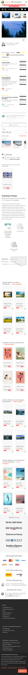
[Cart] (25, 9)
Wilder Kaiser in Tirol (20, 446)
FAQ (3, 611)
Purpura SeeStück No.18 (20, 508)
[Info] (3, 142)
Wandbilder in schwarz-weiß (10, 642)
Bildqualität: (5, 136)
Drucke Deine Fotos (8, 630)
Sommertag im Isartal (20, 329)
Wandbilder (5, 628)
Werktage (7, 154)
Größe (3, 129)
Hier (10, 594)
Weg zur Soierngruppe (8, 329)
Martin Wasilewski (11, 44)
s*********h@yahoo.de (9, 104)
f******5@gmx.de (8, 88)
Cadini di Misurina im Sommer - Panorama (8, 421)
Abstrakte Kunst (7, 648)
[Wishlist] (22, 9)
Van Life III (19, 483)
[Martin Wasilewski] (3, 44)
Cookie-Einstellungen (8, 618)
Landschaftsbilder (7, 650)
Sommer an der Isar (20, 303)
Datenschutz (6, 614)
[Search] (5, 9)
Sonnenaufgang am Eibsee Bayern (20, 421)
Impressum (5, 616)
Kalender (5, 632)
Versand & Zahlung (8, 609)
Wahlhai (6, 508)
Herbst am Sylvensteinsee (8, 303)
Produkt (4, 139)
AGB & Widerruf (7, 613)
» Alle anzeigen (16, 284)
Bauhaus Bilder (7, 644)
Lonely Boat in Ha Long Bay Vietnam (8, 446)
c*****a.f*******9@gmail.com (10, 68)
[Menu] (2, 9)
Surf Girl (6, 483)
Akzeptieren (22, 671)
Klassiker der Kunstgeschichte (11, 646)
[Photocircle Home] (13, 9)
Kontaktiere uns (7, 607)
